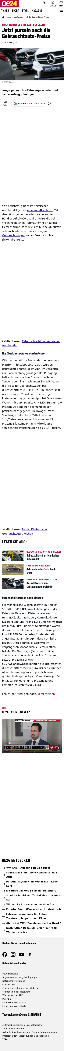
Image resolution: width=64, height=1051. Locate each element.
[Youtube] (21, 954)
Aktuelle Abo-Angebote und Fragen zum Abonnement (30, 1032)
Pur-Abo (6, 999)
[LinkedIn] (29, 954)
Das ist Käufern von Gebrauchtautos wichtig (24, 531)
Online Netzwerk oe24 (14, 963)
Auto (9, 17)
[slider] (17, 748)
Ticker (5, 10)
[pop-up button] (52, 748)
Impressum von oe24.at (14, 1003)
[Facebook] (4, 954)
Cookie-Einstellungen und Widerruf (20, 988)
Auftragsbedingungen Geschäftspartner (22, 1025)
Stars (25, 10)
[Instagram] (13, 954)
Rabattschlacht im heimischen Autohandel (31, 343)
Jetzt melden (46, 694)
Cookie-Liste (8, 985)
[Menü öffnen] (61, 10)
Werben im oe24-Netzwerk (16, 992)
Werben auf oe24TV (12, 995)
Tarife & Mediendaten (13, 1029)
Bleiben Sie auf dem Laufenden (19, 943)
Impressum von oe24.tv (14, 1006)
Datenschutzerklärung (13, 981)
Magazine (37, 10)
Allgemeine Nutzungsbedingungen (20, 977)
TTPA (5, 1040)
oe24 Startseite (10, 974)
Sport (15, 10)
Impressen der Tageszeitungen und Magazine (25, 1036)
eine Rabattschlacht (40, 210)
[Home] (3, 17)
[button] (32, 736)
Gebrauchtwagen (13, 235)
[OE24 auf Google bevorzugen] (49, 103)
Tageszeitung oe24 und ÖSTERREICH (21, 1014)
